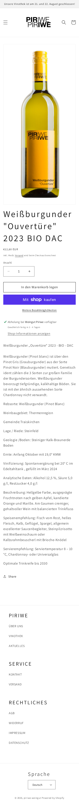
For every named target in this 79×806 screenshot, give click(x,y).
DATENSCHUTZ (19, 743)
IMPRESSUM (17, 733)
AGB (12, 713)
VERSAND (15, 684)
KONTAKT (15, 674)
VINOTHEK (16, 636)
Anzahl (7, 262)
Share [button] (12, 576)
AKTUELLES (17, 646)
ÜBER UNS (16, 626)
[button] (5, 22)
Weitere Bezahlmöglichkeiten (39, 310)
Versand (19, 255)
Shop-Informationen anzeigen (29, 333)
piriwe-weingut (32, 797)
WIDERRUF (16, 723)
